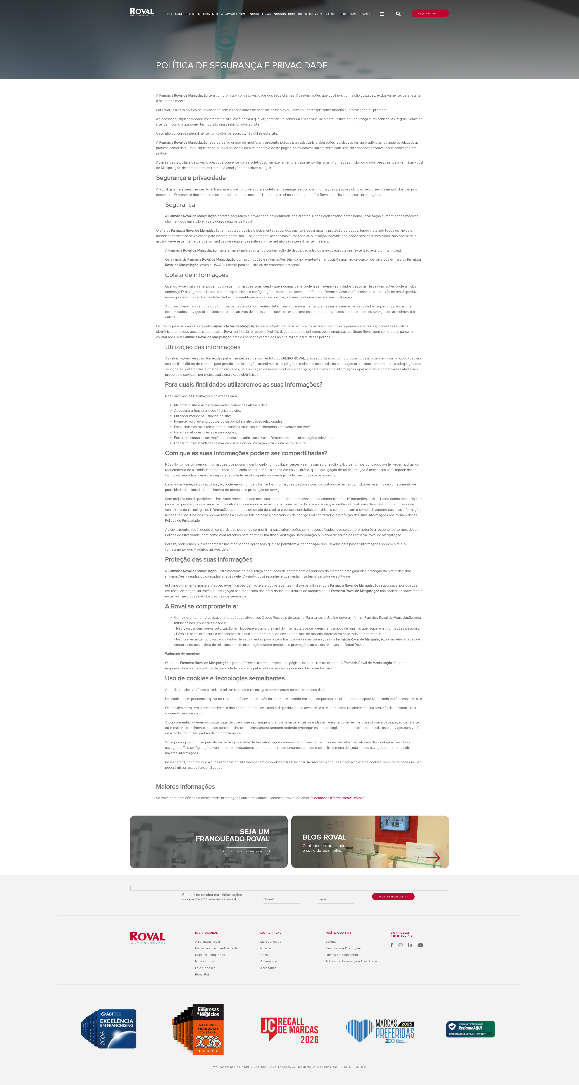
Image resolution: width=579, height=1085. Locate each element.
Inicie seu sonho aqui (246, 851)
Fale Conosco (205, 968)
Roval (142, 12)
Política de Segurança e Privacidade (351, 961)
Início (168, 14)
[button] (382, 14)
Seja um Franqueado (321, 14)
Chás (264, 955)
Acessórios (268, 968)
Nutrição (266, 948)
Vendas (330, 942)
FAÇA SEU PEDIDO (430, 13)
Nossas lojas (260, 14)
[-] (147, 937)
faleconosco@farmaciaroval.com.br (337, 798)
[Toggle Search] (398, 13)
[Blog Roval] (433, 858)
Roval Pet (367, 14)
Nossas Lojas (205, 961)
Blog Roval (348, 14)
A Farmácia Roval (234, 14)
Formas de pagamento (341, 955)
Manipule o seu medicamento (196, 14)
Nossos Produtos (288, 14)
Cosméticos (269, 961)
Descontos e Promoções (343, 948)
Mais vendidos (270, 942)
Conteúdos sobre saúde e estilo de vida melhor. (324, 848)
